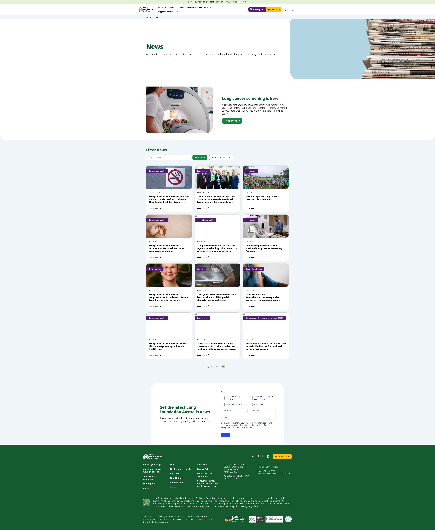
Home (151, 17)
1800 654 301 (229, 2)
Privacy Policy (204, 469)
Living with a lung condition (233, 398)
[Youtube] (253, 456)
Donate (274, 9)
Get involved (176, 482)
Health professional (234, 404)
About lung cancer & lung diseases (152, 470)
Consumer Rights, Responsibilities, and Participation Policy (207, 483)
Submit (225, 435)
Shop (172, 464)
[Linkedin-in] (263, 456)
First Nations (176, 478)
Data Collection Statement (241, 427)
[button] (167, 7)
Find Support (149, 483)
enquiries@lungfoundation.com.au (276, 473)
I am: (223, 392)
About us (147, 488)
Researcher (258, 404)
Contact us (202, 464)
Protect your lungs (152, 464)
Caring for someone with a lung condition (264, 398)
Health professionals (180, 469)
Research (174, 473)
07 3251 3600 (269, 471)
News (173, 487)
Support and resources (149, 477)
